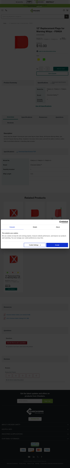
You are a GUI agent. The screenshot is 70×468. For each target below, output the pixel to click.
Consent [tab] (12, 227)
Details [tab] (35, 227)
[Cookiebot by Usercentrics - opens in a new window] (60, 222)
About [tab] (58, 227)
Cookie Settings (33, 245)
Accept (57, 245)
